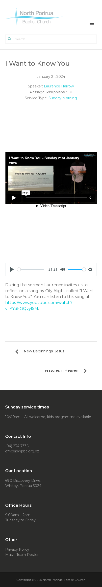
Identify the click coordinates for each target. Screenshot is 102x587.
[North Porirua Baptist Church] (34, 17)
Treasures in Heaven (60, 370)
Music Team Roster (22, 554)
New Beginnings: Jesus (44, 351)
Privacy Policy (17, 549)
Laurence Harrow (59, 86)
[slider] (30, 269)
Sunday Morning (63, 98)
